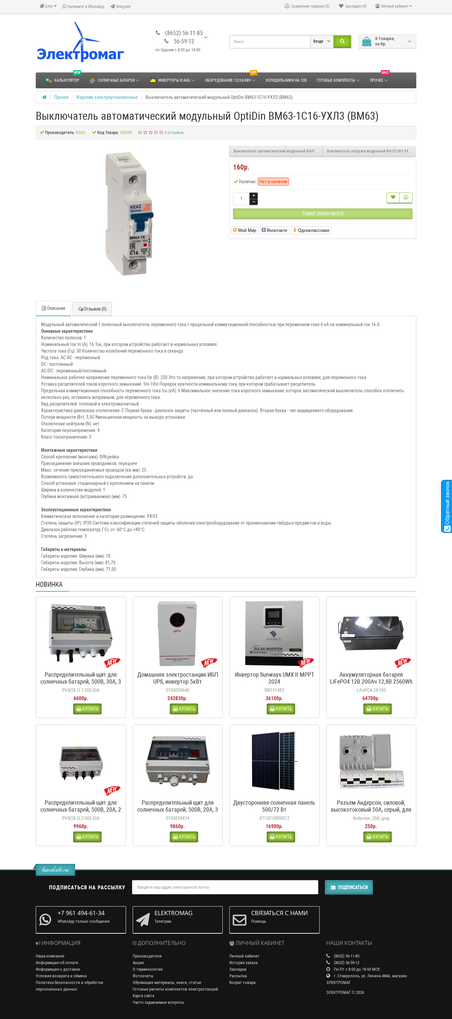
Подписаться (353, 887)
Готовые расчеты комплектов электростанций (175, 989)
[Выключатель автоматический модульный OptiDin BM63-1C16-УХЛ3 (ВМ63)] (129, 213)
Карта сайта (143, 995)
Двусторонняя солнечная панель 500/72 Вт (274, 806)
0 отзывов (174, 132)
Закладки (238, 969)
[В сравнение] (406, 197)
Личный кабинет (244, 956)
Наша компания (50, 956)
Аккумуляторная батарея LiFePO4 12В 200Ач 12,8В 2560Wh (371, 678)
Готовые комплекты (336, 80)
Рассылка (238, 975)
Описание (56, 308)
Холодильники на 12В (286, 80)
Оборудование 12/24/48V (230, 77)
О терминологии (148, 969)
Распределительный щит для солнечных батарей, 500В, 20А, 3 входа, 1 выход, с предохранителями (177, 813)
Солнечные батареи (116, 80)
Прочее (379, 77)
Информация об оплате (57, 962)
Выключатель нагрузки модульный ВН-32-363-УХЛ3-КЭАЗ (371, 151)
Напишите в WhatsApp (85, 6)
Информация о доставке (58, 969)
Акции (138, 962)
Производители (147, 956)
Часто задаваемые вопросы (158, 1002)
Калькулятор (67, 77)
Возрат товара (242, 982)
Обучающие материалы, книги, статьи (167, 982)
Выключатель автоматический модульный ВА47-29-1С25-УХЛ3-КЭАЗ (278, 151)
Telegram (123, 6)
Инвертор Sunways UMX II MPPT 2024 (274, 678)
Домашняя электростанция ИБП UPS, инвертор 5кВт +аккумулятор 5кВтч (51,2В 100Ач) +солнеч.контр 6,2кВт (177, 685)
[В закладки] (393, 197)
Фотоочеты (143, 975)
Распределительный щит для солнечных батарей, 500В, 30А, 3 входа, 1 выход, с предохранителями (80, 685)
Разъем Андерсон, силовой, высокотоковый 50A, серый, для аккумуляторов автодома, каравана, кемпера (371, 813)
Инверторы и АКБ (174, 80)
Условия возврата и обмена (61, 975)
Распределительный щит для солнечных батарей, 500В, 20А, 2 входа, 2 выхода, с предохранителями (80, 813)
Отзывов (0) (95, 309)
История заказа (243, 962)
